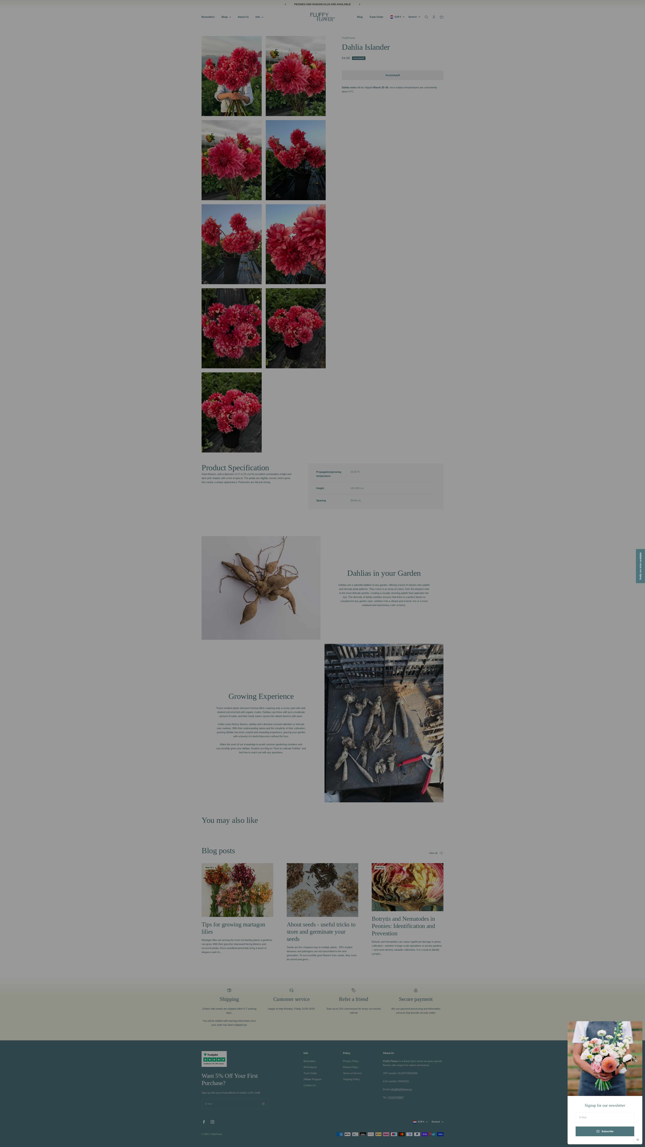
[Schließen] (635, 1028)
